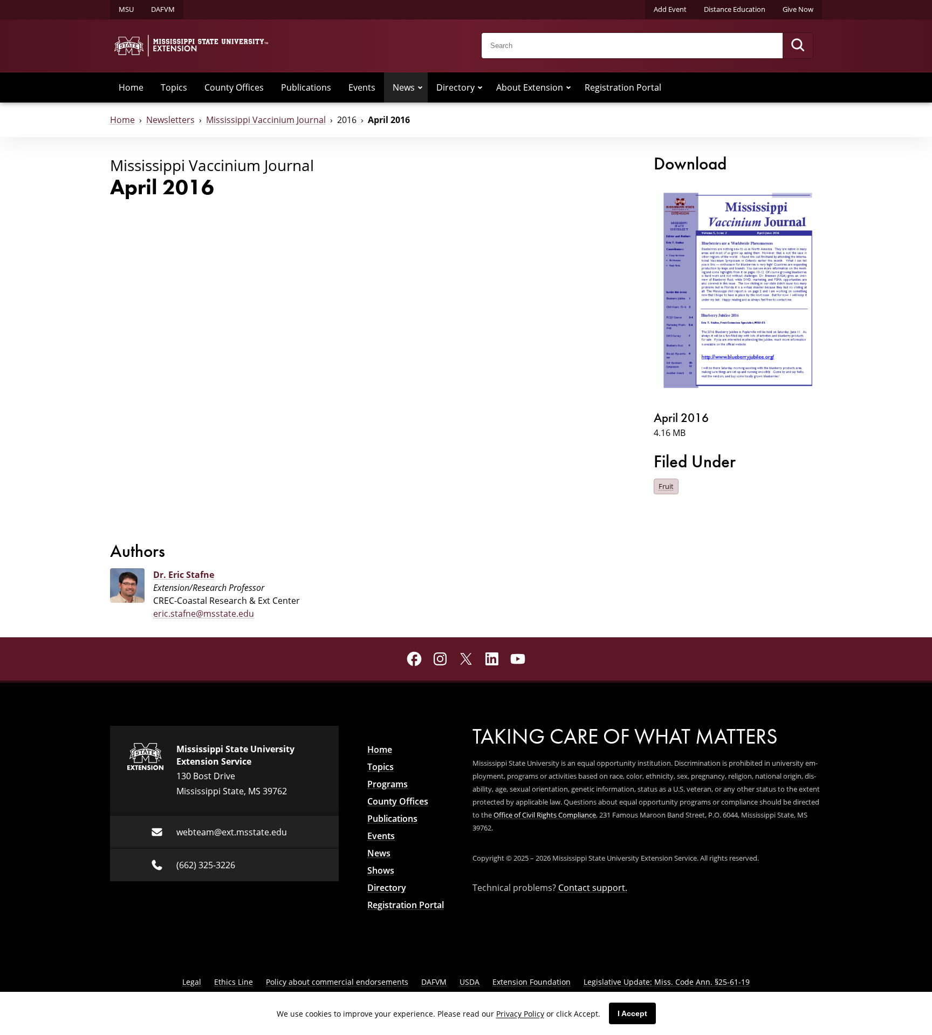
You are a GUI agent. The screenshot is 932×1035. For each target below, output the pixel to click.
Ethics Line (233, 982)
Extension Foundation (531, 982)
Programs (387, 784)
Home (131, 87)
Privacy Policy (520, 1014)
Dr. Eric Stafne (183, 575)
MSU (126, 9)
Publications (306, 87)
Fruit (666, 486)
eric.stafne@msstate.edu (203, 613)
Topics (174, 87)
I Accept (632, 1013)
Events (361, 87)
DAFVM (163, 9)
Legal (191, 982)
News (404, 87)
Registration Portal (623, 87)
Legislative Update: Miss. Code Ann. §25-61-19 (667, 982)
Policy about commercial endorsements (337, 982)
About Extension (529, 87)
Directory (455, 87)
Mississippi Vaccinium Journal (266, 120)
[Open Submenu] (420, 87)
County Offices (234, 87)
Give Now (798, 9)
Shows (380, 870)
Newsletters (170, 120)
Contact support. (592, 888)
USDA (469, 982)
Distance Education (734, 9)
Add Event (670, 9)
